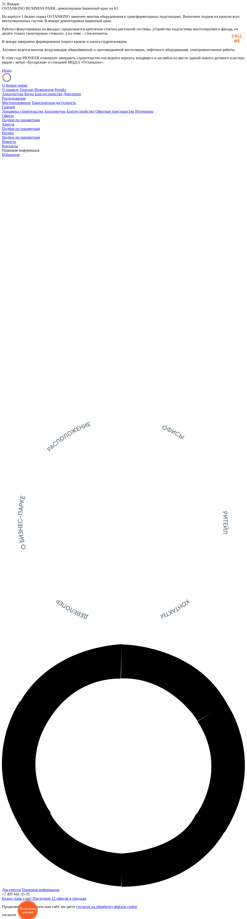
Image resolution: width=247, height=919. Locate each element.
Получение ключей (28, 910)
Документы (11, 890)
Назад (7, 70)
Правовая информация (40, 890)
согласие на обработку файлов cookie (106, 907)
